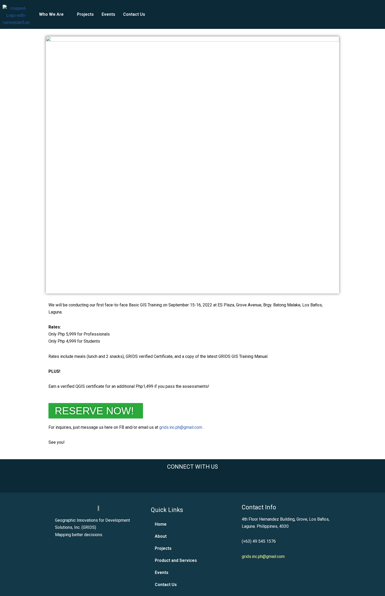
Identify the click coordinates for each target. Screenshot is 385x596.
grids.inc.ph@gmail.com (180, 427)
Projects (85, 14)
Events (108, 14)
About (161, 536)
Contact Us (134, 14)
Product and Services (176, 560)
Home (161, 524)
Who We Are (51, 14)
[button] (54, 14)
